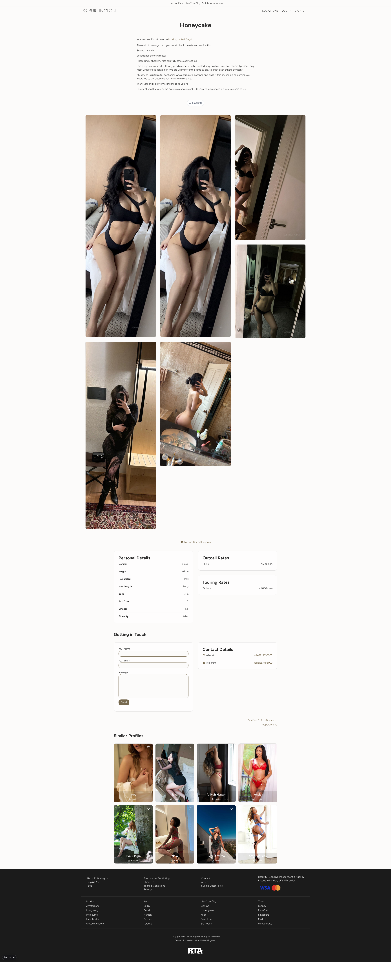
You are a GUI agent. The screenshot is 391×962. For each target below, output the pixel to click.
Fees (89, 885)
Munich (148, 914)
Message (123, 672)
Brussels (148, 919)
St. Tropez (206, 923)
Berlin (147, 905)
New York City (192, 3)
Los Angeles (207, 910)
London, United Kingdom (181, 39)
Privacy (148, 889)
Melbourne (92, 914)
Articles (205, 882)
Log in (287, 10)
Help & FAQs (93, 882)
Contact (205, 878)
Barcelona (206, 919)
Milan (203, 914)
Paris (180, 3)
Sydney (262, 905)
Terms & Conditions (154, 885)
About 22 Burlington (97, 878)
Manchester (92, 919)
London (173, 3)
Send (124, 702)
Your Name (124, 648)
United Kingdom (95, 923)
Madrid (261, 919)
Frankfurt (263, 910)
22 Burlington (99, 11)
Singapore (263, 914)
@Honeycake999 (263, 662)
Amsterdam (216, 3)
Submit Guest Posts (212, 885)
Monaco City (265, 923)
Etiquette (149, 882)
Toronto (148, 923)
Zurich (205, 3)
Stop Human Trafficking (157, 878)
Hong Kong (92, 910)
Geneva (205, 905)
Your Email (124, 660)
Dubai (147, 910)
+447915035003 (263, 655)
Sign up (300, 10)
